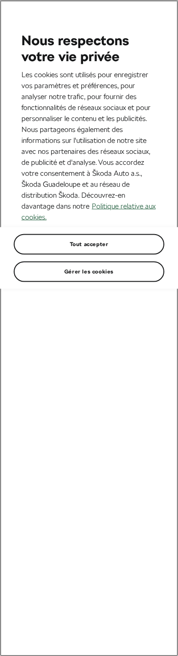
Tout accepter (89, 244)
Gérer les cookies (89, 271)
